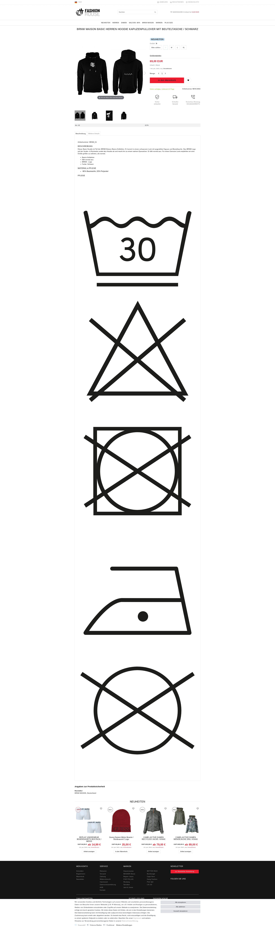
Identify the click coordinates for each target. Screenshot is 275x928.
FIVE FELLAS (128, 879)
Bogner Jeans (128, 876)
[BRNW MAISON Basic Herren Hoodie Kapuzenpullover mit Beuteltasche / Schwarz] (80, 115)
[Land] (76, 2)
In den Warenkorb (167, 80)
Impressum (104, 882)
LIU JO (149, 884)
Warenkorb (80, 876)
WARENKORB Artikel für (185, 12)
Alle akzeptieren (180, 902)
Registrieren (80, 874)
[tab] (81, 133)
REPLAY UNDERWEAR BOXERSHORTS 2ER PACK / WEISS (89, 839)
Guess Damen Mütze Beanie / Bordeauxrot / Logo (121, 838)
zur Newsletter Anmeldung (184, 871)
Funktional (110, 925)
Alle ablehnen (180, 907)
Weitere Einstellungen (124, 925)
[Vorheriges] (76, 73)
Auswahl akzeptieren (180, 911)
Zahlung (103, 876)
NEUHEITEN (105, 23)
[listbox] (89, 820)
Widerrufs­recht (105, 879)
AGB (101, 887)
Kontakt (102, 890)
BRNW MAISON (148, 23)
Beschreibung (81, 133)
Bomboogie (151, 874)
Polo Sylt (150, 882)
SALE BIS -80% (134, 23)
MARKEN (159, 23)
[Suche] (155, 12)
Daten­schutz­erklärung (108, 884)
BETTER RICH (152, 871)
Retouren (103, 871)
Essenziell (81, 925)
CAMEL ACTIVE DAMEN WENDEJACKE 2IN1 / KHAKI (186, 838)
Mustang (126, 882)
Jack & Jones (128, 887)
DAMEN (124, 23)
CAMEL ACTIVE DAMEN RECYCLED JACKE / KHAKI (153, 838)
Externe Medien (96, 925)
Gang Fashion (152, 879)
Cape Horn (151, 876)
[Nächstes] (145, 73)
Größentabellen (155, 55)
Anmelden (80, 871)
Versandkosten (167, 68)
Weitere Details (93, 133)
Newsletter (80, 879)
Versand (103, 874)
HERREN (115, 23)
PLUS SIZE (169, 23)
